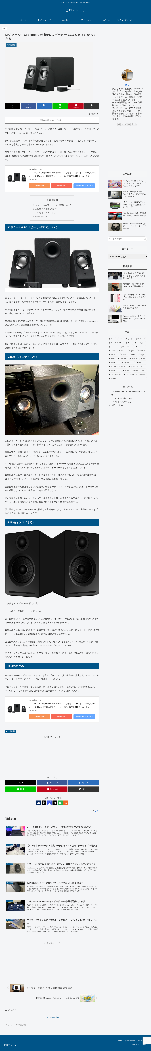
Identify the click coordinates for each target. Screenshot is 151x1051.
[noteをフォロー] (54, 802)
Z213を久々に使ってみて (46, 209)
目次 (49, 200)
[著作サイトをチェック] (38, 802)
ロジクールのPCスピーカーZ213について (53, 205)
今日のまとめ (41, 216)
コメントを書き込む (52, 1017)
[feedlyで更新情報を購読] (60, 802)
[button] (91, 106)
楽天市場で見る (62, 185)
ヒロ (127, 85)
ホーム (120, 1040)
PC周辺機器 (11, 731)
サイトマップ (142, 1040)
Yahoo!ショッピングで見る (84, 185)
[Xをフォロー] (44, 802)
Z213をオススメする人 (45, 213)
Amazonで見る (39, 185)
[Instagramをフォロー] (49, 802)
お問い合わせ (130, 1040)
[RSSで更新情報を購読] (65, 802)
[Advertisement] (52, 755)
